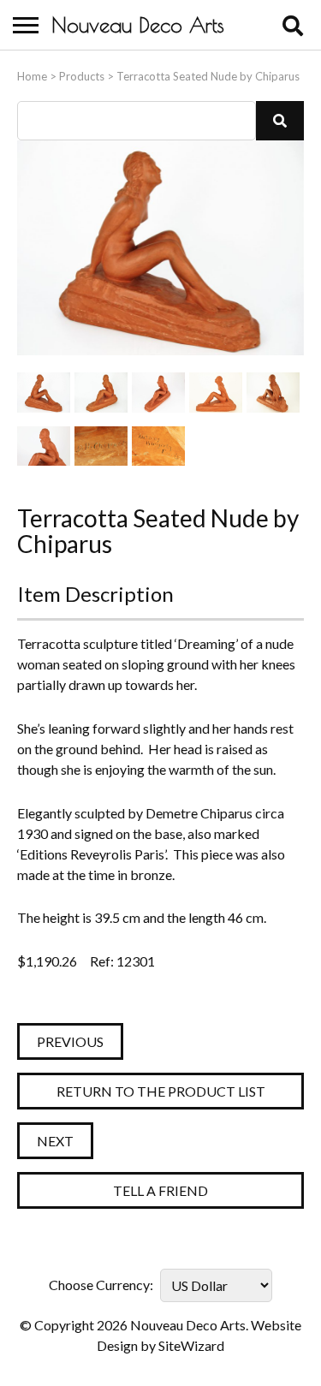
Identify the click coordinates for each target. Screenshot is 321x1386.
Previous (70, 1041)
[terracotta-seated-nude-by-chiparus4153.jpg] (101, 446)
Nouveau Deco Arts (137, 25)
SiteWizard (191, 1345)
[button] (280, 120)
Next (55, 1141)
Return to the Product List (160, 1091)
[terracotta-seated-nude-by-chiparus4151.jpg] (273, 392)
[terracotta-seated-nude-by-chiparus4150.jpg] (215, 392)
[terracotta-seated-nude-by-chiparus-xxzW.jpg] (43, 392)
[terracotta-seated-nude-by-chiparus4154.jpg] (158, 446)
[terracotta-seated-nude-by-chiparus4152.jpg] (43, 446)
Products (81, 76)
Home (32, 76)
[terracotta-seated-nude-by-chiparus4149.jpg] (158, 392)
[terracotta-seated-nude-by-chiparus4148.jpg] (101, 392)
